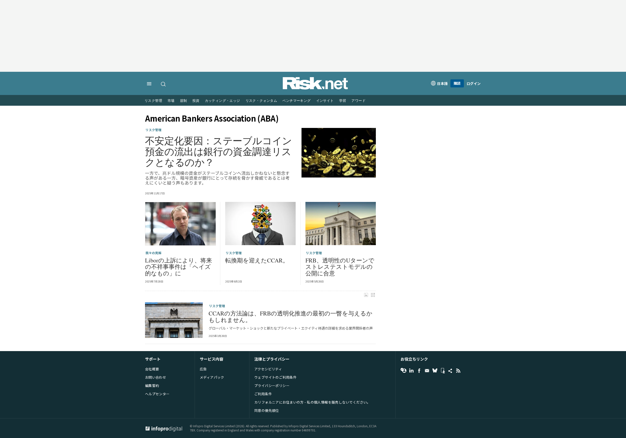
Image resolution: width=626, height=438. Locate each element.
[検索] (164, 84)
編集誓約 (152, 385)
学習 (342, 101)
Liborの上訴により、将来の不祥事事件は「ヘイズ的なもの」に (178, 266)
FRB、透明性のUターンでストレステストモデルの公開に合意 (339, 266)
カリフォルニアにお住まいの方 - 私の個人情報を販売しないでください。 (312, 402)
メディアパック (212, 377)
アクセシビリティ (268, 368)
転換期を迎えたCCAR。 (257, 260)
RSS (458, 371)
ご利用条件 (263, 393)
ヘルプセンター (157, 393)
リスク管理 (153, 101)
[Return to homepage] (315, 88)
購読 (457, 83)
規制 (183, 101)
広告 (203, 368)
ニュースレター (427, 371)
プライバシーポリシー (272, 385)
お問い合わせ (155, 377)
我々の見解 (153, 252)
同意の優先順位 (266, 410)
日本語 (442, 83)
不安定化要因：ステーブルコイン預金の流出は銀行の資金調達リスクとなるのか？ (218, 151)
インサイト (325, 101)
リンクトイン (411, 371)
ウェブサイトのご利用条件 (275, 377)
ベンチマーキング (296, 101)
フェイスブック (419, 371)
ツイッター (435, 371)
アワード (358, 101)
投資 (196, 101)
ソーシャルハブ (450, 371)
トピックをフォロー (403, 371)
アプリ (443, 371)
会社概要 (152, 368)
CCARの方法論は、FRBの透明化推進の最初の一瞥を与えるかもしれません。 (290, 316)
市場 (171, 101)
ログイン (474, 83)
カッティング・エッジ (222, 101)
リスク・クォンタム (261, 101)
